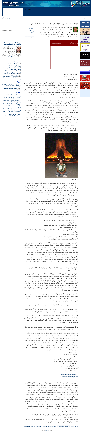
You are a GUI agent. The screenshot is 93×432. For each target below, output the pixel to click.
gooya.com (47, 430)
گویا (3, 18)
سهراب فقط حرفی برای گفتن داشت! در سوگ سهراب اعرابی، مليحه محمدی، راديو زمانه (11, 78)
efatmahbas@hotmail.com (69, 374)
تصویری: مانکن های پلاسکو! (14, 114)
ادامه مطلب (9, 56)
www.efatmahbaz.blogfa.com (69, 376)
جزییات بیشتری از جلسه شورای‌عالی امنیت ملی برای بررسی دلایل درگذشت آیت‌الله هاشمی (11, 85)
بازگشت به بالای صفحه (41, 426)
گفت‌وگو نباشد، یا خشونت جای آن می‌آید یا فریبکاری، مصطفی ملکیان (12, 43)
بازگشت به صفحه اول (29, 426)
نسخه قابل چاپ (29, 28)
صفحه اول (11, 18)
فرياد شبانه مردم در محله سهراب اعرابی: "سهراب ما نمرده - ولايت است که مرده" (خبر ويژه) (12, 65)
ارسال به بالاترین (75, 426)
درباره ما (6, 18)
